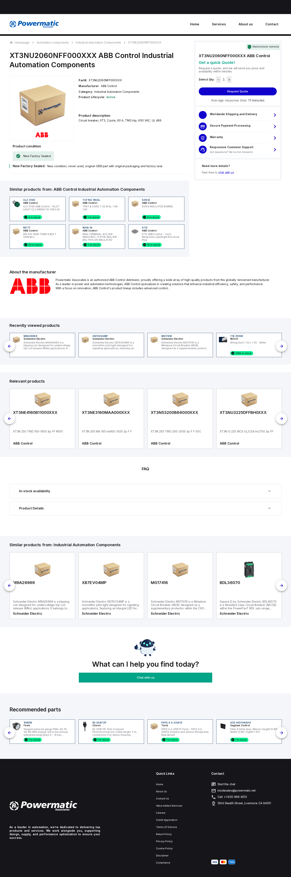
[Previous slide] (9, 346)
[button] (238, 115)
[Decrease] (218, 80)
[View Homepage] (34, 24)
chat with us (226, 172)
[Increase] (229, 80)
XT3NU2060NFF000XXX (144, 42)
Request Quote (237, 91)
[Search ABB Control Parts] (30, 293)
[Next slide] (281, 346)
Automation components (53, 42)
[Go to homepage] (55, 806)
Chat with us (145, 677)
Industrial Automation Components (98, 42)
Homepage (22, 42)
